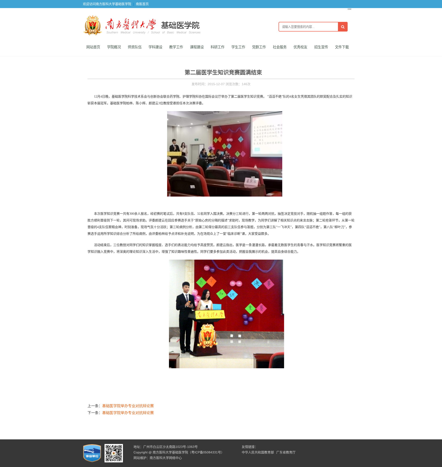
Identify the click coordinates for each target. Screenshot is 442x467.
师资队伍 (135, 47)
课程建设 (197, 47)
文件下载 (342, 47)
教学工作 (176, 47)
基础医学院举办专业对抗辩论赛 (128, 406)
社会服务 (280, 47)
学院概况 (114, 47)
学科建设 (155, 47)
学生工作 (238, 47)
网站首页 (93, 47)
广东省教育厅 (286, 452)
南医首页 (142, 4)
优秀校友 (300, 47)
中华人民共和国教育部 (258, 452)
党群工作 (259, 47)
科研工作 (217, 47)
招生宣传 (321, 47)
